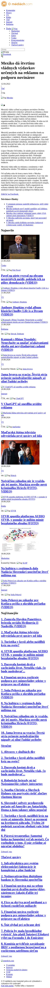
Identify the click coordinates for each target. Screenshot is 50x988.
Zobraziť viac (6, 852)
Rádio (8, 17)
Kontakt (9, 974)
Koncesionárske (17, 40)
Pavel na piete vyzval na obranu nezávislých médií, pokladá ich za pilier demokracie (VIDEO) (23, 279)
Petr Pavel (16, 270)
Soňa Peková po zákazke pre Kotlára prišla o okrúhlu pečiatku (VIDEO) (23, 603)
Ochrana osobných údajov (16, 970)
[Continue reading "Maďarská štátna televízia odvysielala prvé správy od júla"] (25, 415)
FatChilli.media (7, 986)
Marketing (15, 31)
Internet (9, 22)
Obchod (14, 33)
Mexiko (10, 98)
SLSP (25, 563)
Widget (9, 977)
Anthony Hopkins (19, 302)
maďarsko (16, 427)
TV (7, 15)
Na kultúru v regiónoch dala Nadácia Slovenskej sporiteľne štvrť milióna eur (24, 572)
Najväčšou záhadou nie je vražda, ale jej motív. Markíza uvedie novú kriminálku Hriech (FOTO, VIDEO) (24, 486)
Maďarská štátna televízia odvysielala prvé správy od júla (21, 434)
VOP (8, 972)
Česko (13, 38)
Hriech (13, 475)
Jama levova (28, 369)
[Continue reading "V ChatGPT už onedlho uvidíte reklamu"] (18, 387)
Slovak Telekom (17, 334)
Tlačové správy (17, 45)
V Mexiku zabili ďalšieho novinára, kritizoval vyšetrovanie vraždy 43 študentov (24, 223)
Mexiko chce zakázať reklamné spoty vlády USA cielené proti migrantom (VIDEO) (26, 214)
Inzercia (9, 967)
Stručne (14, 42)
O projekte (10, 965)
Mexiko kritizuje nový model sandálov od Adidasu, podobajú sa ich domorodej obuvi (27, 210)
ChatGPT (20, 398)
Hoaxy (9, 13)
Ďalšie (9, 29)
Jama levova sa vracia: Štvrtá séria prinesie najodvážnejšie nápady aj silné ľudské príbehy (24, 378)
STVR (13, 511)
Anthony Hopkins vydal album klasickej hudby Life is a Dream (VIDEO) (22, 311)
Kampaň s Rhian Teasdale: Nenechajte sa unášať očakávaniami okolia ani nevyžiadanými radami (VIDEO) (24, 344)
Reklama (9, 24)
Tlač (8, 20)
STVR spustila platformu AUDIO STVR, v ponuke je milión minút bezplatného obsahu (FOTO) (23, 520)
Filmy (13, 36)
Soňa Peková (16, 595)
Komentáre (10, 10)
